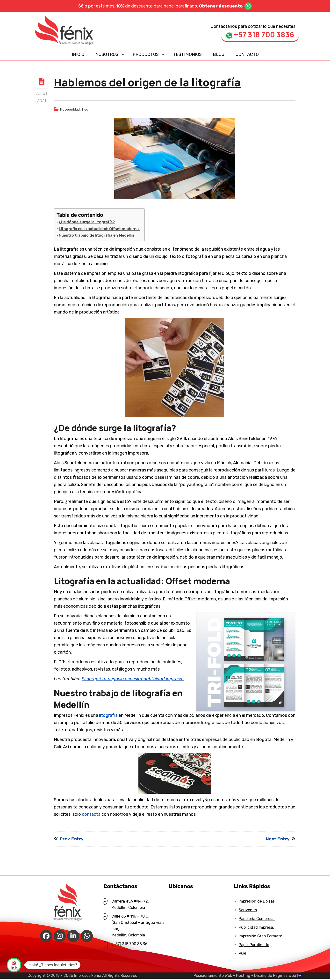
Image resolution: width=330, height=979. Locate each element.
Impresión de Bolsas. (257, 901)
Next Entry (278, 839)
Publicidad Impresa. (256, 927)
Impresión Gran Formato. (261, 936)
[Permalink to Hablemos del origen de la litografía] (174, 158)
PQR (242, 953)
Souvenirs (248, 910)
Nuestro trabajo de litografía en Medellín (96, 235)
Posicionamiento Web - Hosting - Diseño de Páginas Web (245, 975)
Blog (85, 109)
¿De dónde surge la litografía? (87, 222)
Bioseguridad (70, 109)
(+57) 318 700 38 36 (129, 944)
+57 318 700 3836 (264, 33)
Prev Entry (72, 839)
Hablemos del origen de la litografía (147, 82)
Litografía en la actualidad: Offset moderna (99, 228)
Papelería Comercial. (257, 918)
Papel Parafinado (254, 944)
